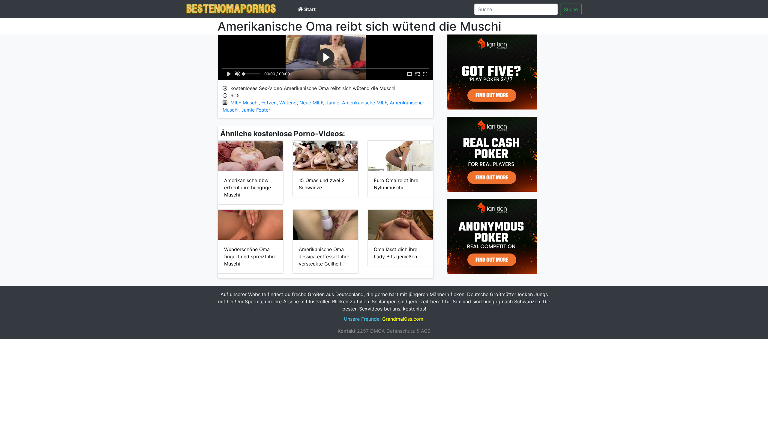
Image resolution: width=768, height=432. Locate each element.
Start (309, 9)
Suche (571, 9)
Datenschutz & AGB (408, 331)
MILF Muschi (244, 103)
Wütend (288, 103)
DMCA (377, 331)
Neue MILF (311, 103)
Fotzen (269, 103)
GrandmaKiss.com (402, 319)
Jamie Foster (255, 110)
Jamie (332, 103)
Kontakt (347, 331)
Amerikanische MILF (364, 103)
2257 (363, 331)
